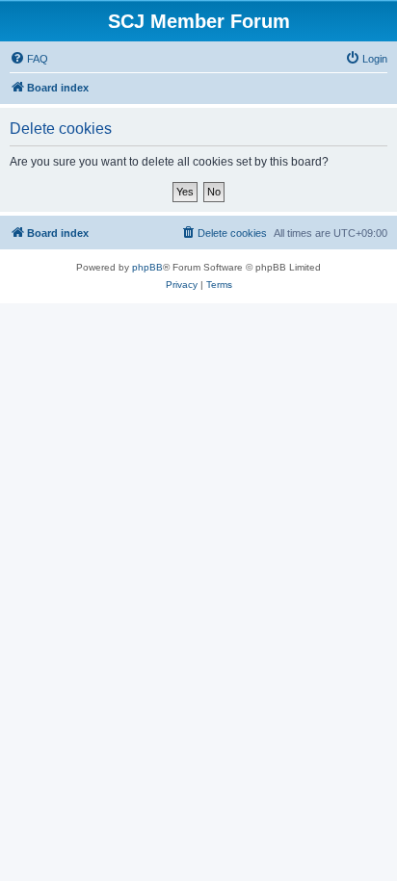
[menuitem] (29, 58)
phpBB (147, 267)
